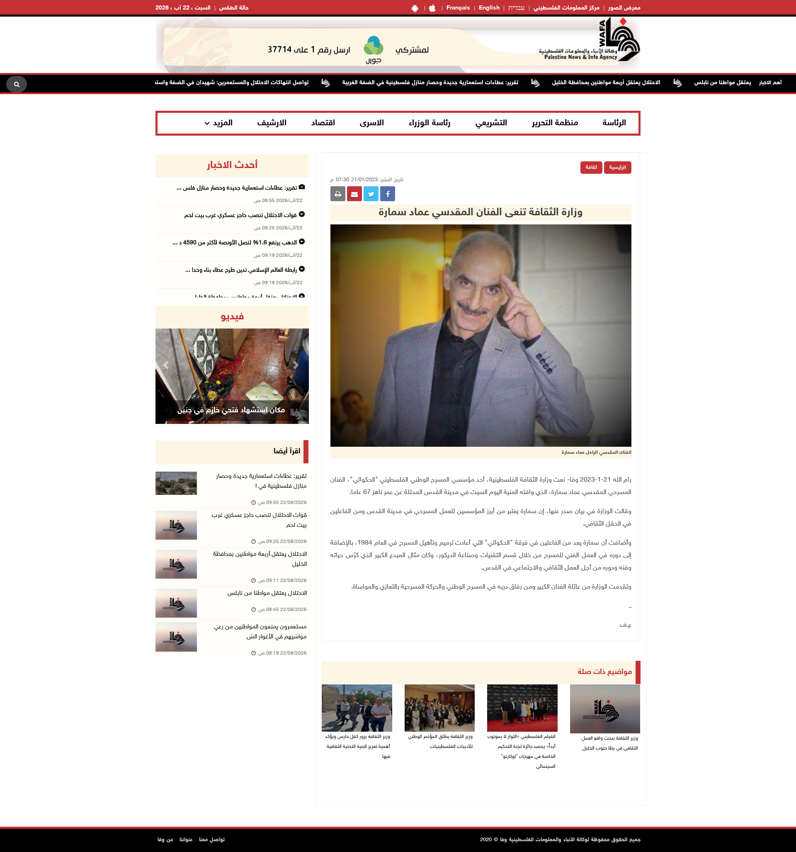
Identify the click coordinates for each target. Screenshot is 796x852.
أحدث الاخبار (232, 165)
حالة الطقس (234, 8)
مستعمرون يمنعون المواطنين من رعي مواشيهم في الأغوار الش (260, 631)
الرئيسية (617, 167)
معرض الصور (624, 8)
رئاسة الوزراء (430, 123)
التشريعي (491, 123)
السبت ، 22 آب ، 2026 (183, 8)
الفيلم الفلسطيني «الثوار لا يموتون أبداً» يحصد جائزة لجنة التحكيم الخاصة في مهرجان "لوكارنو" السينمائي (522, 751)
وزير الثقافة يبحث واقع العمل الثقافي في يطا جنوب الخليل (610, 743)
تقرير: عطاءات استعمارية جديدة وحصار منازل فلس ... (237, 188)
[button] (167, 365)
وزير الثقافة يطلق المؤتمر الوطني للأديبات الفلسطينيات (440, 742)
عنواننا (186, 840)
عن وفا (165, 840)
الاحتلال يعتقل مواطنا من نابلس (267, 593)
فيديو (232, 317)
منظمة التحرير (555, 123)
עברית (516, 8)
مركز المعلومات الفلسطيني (566, 8)
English (489, 8)
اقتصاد (323, 123)
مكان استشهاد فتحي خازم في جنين (231, 410)
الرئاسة (614, 123)
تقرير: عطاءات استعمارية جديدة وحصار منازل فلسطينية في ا (261, 481)
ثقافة (591, 167)
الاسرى (372, 123)
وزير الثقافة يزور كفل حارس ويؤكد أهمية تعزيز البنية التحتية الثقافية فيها (357, 746)
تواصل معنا (212, 840)
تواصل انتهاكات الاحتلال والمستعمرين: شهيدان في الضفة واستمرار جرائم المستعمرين (233, 82)
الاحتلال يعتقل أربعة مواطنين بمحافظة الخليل (634, 82)
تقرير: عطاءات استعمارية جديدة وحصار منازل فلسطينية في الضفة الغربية (458, 82)
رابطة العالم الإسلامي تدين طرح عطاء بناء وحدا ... (241, 270)
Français (458, 8)
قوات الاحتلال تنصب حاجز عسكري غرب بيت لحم (240, 215)
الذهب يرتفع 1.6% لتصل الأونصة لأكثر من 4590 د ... (234, 242)
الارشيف (271, 123)
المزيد (223, 123)
